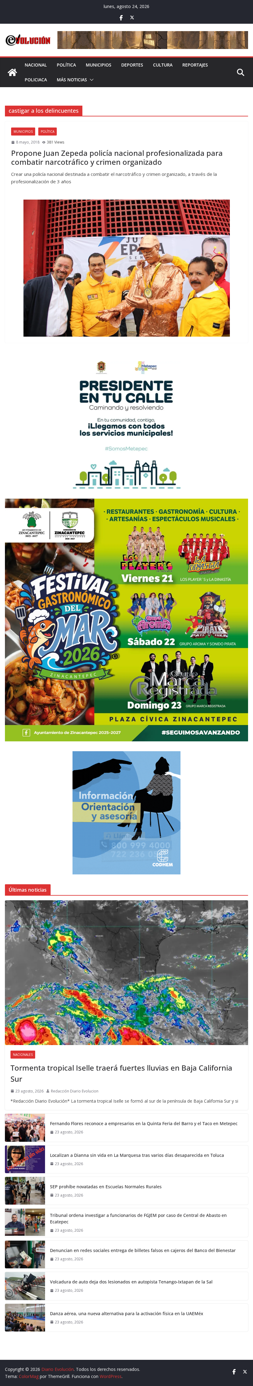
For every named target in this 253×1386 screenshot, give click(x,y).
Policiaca (36, 80)
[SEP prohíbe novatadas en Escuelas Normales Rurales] (25, 1191)
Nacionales (23, 1054)
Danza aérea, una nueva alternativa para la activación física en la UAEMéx (126, 1313)
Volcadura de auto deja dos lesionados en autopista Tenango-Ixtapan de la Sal (131, 1282)
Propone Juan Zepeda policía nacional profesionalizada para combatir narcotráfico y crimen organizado (117, 157)
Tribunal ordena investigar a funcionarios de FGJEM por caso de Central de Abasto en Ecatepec (138, 1218)
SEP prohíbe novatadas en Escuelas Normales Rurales (106, 1186)
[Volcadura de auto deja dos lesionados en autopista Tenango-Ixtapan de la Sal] (25, 1286)
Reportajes (195, 65)
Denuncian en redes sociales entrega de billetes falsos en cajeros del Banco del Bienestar (143, 1250)
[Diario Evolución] (12, 72)
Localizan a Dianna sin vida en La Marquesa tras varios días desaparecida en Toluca (137, 1155)
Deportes (132, 65)
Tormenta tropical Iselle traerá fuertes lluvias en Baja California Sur (121, 1073)
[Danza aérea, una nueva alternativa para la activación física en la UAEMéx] (25, 1317)
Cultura (162, 65)
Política (66, 65)
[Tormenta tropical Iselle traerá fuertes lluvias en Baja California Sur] (126, 972)
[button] (90, 79)
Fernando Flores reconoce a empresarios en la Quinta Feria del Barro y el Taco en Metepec (144, 1123)
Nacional (36, 65)
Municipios (98, 65)
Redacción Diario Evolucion (74, 1091)
